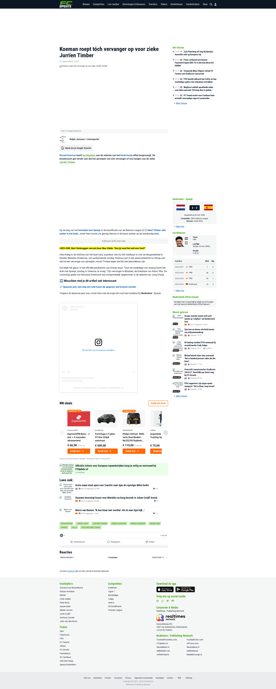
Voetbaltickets (192, 4)
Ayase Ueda (65, 606)
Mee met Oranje (184, 302)
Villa (74, 527)
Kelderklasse (177, 4)
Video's (164, 4)
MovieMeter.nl (163, 647)
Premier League (115, 610)
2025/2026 (179, 273)
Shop (205, 4)
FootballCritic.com (195, 639)
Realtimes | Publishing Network (138, 685)
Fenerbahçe (65, 653)
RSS (179, 678)
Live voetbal (113, 4)
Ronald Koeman (68, 155)
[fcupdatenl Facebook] (157, 601)
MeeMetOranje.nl (194, 654)
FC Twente (64, 642)
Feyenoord (64, 635)
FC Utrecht (64, 650)
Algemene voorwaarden (143, 678)
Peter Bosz (64, 602)
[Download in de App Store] (165, 589)
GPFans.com (192, 643)
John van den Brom (68, 621)
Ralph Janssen (77, 139)
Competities (98, 4)
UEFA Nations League (91, 527)
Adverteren (97, 678)
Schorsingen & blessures (133, 4)
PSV (62, 638)
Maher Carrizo (66, 610)
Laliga (111, 599)
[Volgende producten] (165, 432)
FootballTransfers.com (167, 639)
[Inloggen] (214, 4)
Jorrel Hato (82, 524)
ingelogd (71, 571)
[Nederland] (180, 207)
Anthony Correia (67, 617)
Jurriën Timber (67, 162)
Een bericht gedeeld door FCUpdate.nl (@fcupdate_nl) (98, 388)
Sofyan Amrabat (67, 591)
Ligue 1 (111, 591)
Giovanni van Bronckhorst (71, 588)
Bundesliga (113, 595)
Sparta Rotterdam (68, 664)
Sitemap (189, 678)
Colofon (170, 678)
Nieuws (86, 4)
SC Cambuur (65, 657)
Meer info (180, 226)
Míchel (63, 595)
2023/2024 (179, 284)
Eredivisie (112, 588)
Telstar (63, 646)
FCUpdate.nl (162, 643)
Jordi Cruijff (65, 614)
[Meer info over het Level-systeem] (167, 557)
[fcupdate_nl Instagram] (162, 601)
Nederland (125, 155)
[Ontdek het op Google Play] (185, 589)
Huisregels (160, 678)
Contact (108, 678)
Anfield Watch (163, 654)
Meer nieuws (181, 103)
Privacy (128, 678)
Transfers (153, 4)
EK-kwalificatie (114, 606)
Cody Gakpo (65, 599)
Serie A (111, 602)
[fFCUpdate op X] (167, 601)
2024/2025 (198, 221)
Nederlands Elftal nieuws (198, 304)
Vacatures (118, 678)
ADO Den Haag (66, 661)
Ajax (62, 631)
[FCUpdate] (66, 4)
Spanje (64, 527)
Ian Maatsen (89, 155)
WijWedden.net (163, 651)
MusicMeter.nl (193, 647)
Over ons (87, 678)
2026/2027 (179, 267)
